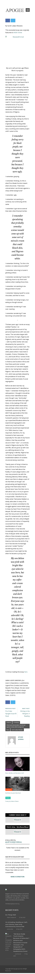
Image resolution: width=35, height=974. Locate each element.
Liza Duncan (18, 954)
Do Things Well (10, 915)
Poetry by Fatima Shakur (12, 801)
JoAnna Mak (10, 929)
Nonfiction (8, 789)
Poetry (8, 798)
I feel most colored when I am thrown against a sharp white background (16, 726)
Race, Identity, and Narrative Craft (14, 773)
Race (8, 730)
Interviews (8, 769)
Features (9, 722)
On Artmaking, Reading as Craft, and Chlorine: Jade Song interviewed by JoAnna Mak (16, 924)
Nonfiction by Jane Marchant (13, 793)
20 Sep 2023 (19, 929)
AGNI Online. (18, 33)
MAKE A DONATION (17, 877)
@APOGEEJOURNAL (13, 842)
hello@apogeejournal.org (12, 903)
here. (26, 672)
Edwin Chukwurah (11, 917)
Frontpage (16, 722)
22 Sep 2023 (22, 917)
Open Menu (28, 10)
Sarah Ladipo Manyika (17, 730)
